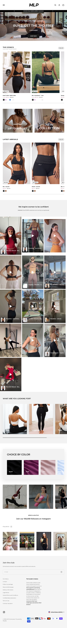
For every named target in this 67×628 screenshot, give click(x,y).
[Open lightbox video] (10, 236)
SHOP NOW (33, 36)
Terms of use (6, 600)
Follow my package (8, 584)
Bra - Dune (63, 186)
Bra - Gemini (6, 186)
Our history (5, 579)
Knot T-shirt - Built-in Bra (9, 95)
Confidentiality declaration (9, 598)
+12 (42, 99)
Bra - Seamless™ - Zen (38, 95)
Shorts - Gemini (36, 186)
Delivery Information (8, 589)
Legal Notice (6, 592)
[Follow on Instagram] (4, 612)
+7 (13, 99)
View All (61, 48)
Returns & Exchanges (8, 587)
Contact (5, 581)
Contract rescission (7, 603)
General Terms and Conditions (10, 595)
